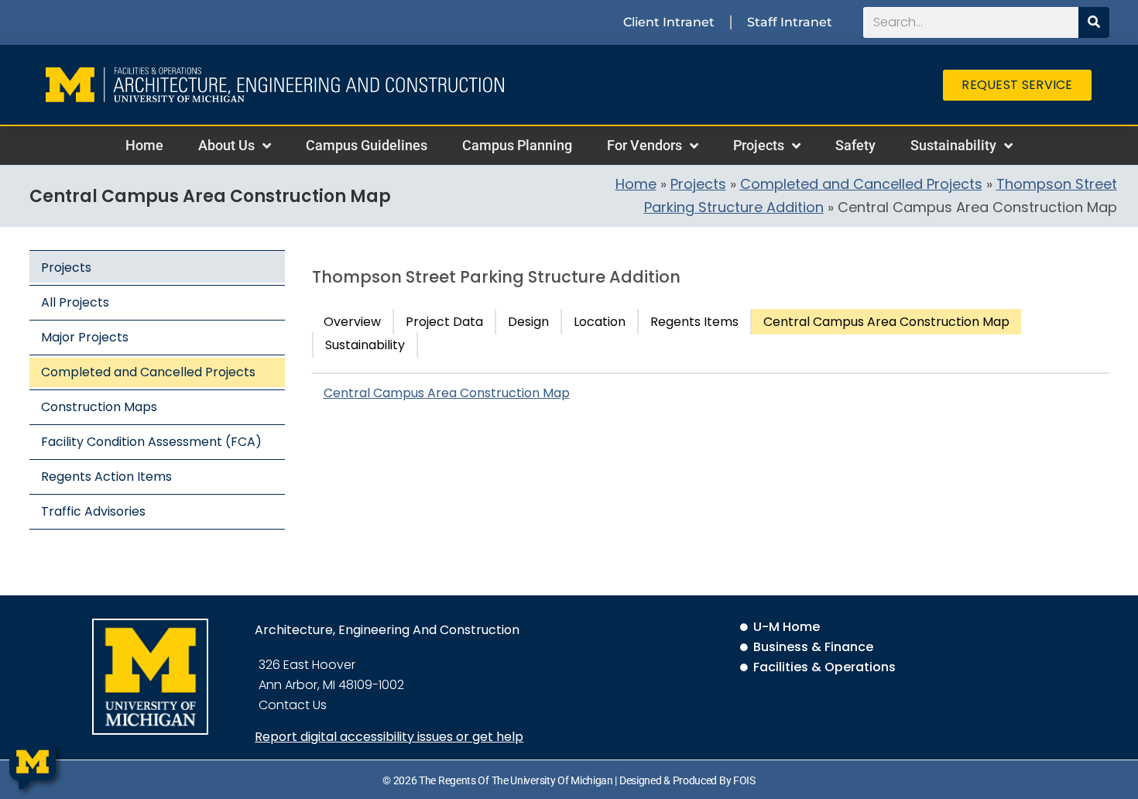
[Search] (1093, 22)
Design (528, 322)
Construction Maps (99, 407)
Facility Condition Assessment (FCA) (151, 442)
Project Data (444, 322)
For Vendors (644, 145)
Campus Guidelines (366, 145)
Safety (855, 145)
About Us (226, 145)
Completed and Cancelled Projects (861, 184)
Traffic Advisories (93, 511)
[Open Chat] (32, 767)
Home (144, 145)
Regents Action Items (106, 476)
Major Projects (85, 337)
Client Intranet (669, 22)
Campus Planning (517, 145)
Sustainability (953, 145)
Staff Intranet (789, 22)
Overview (352, 322)
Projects (758, 145)
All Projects (75, 302)
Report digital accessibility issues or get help (389, 737)
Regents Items (694, 322)
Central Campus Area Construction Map (886, 322)
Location (600, 322)
